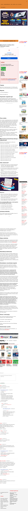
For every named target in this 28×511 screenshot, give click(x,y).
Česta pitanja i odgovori (4, 498)
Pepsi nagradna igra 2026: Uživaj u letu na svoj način (15, 358)
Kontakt (2, 503)
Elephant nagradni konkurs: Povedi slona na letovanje (15, 350)
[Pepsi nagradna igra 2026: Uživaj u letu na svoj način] (15, 354)
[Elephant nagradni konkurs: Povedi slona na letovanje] (15, 347)
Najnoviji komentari (4, 506)
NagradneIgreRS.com (11, 79)
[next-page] (1, 368)
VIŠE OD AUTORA (11, 343)
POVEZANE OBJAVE (4, 343)
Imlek (5, 340)
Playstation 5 (15, 340)
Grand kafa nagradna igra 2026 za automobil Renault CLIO (24, 214)
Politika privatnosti (3, 508)
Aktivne (11, 4)
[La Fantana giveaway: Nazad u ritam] (3, 354)
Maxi (7, 340)
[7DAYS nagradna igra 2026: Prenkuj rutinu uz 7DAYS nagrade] (3, 362)
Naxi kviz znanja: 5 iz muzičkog (23, 139)
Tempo (4, 341)
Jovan (7, 410)
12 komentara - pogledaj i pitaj (9, 40)
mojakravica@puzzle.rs (4, 455)
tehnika (1, 341)
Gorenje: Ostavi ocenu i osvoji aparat (8, 350)
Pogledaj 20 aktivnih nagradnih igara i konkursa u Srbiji (9, 333)
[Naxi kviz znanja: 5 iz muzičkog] (23, 136)
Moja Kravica (11, 340)
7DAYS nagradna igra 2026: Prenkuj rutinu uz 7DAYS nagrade (2, 365)
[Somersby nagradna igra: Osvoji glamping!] (9, 354)
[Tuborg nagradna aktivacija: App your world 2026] (15, 362)
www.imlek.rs (14, 242)
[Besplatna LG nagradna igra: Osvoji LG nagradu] (9, 362)
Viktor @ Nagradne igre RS (8, 404)
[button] (26, 1)
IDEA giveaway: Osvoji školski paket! (13, 493)
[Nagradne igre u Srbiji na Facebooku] (13, 337)
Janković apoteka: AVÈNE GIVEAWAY (2, 350)
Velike (17, 4)
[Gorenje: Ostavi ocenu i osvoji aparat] (9, 347)
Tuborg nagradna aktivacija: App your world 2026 (3, 73)
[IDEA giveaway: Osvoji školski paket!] (23, 77)
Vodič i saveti (19, 4)
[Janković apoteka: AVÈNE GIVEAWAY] (3, 347)
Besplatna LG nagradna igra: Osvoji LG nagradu (9, 365)
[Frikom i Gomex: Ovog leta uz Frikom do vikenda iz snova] (23, 111)
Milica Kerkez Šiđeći (7, 470)
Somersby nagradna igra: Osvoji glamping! (8, 358)
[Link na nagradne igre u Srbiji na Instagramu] (4, 337)
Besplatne (14, 4)
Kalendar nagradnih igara (7, 4)
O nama (2, 507)
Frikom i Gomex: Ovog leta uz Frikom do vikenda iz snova (13, 501)
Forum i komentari (3, 7)
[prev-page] (0, 368)
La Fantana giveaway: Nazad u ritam (2, 358)
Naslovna (2, 4)
